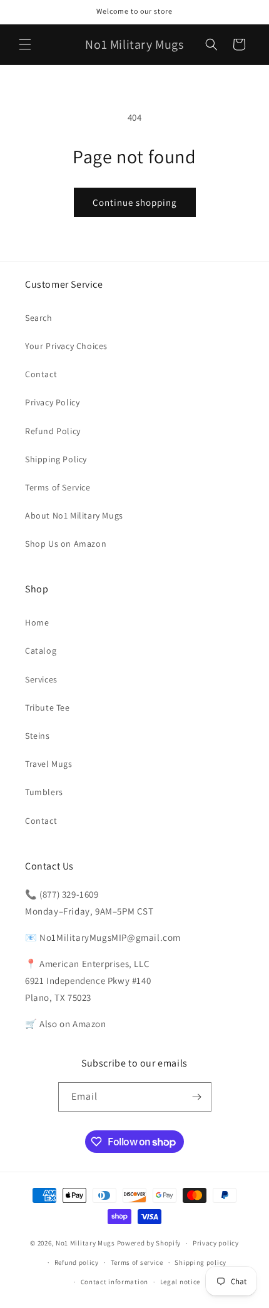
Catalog (40, 650)
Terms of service (137, 1262)
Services (41, 679)
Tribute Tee (47, 707)
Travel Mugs (49, 763)
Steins (37, 735)
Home (37, 622)
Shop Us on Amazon (65, 543)
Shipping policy (200, 1262)
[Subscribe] (197, 1097)
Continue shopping (135, 202)
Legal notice (180, 1281)
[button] (25, 44)
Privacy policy (216, 1243)
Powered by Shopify (149, 1243)
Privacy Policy (52, 402)
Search (39, 317)
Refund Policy (53, 431)
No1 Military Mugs (85, 1243)
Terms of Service (58, 487)
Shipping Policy (56, 459)
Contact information (114, 1281)
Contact (41, 374)
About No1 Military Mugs (74, 515)
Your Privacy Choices (66, 346)
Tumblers (44, 792)
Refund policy (76, 1262)
